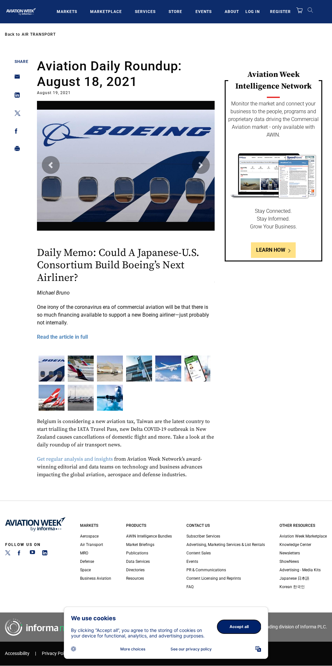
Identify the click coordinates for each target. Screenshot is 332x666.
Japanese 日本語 (294, 578)
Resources (135, 578)
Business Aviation (95, 578)
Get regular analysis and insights (75, 459)
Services (145, 11)
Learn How (270, 250)
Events (204, 11)
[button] (51, 165)
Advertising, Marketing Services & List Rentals (225, 544)
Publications (137, 553)
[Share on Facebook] (15, 132)
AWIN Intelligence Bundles (149, 536)
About (232, 11)
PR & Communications (206, 570)
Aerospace (89, 536)
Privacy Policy (56, 653)
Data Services (138, 561)
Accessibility (17, 653)
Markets (67, 11)
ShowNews (289, 561)
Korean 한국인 (292, 587)
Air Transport (39, 34)
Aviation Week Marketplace (303, 536)
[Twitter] (7, 554)
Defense (87, 561)
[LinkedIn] (44, 554)
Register (280, 11)
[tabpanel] (126, 225)
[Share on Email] (15, 79)
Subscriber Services (203, 536)
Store (175, 11)
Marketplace (106, 11)
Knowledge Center (295, 544)
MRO (84, 553)
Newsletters (289, 553)
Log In (252, 11)
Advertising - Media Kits (300, 570)
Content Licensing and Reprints (213, 578)
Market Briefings (140, 544)
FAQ (190, 587)
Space (85, 570)
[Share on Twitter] (15, 114)
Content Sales (198, 553)
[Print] (15, 150)
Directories (135, 570)
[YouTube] (32, 554)
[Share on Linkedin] (15, 96)
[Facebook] (20, 554)
